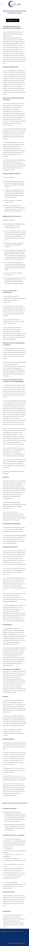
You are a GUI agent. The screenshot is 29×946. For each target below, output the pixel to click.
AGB (22, 931)
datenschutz (5, 931)
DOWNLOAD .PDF (12, 20)
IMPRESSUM (15, 931)
